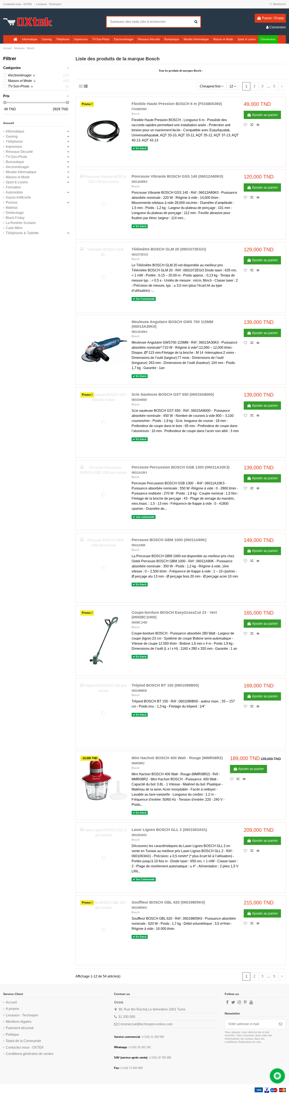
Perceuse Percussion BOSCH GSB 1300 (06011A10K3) (181, 467)
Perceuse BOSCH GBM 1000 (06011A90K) (169, 540)
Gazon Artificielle (18, 197)
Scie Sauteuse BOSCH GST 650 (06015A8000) (173, 394)
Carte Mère (14, 228)
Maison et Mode (18, 177)
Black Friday (15, 218)
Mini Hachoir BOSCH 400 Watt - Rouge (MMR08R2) (177, 758)
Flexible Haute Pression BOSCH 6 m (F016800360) (177, 104)
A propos (12, 1008)
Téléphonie (14, 141)
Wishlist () (279, 4)
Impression (14, 146)
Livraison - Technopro (48, 4)
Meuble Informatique (21, 172)
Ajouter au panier (265, 115)
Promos (11, 202)
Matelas (12, 207)
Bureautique (15, 162)
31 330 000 (126, 1017)
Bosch (135, 113)
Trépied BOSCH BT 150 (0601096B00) (165, 685)
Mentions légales (18, 1021)
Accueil (8, 123)
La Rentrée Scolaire (21, 223)
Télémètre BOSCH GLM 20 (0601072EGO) (169, 249)
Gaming (12, 136)
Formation (13, 187)
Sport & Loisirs (17, 182)
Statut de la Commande (23, 1041)
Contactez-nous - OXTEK (18, 4)
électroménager (17, 167)
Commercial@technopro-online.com (145, 1024)
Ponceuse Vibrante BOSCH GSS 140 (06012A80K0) (177, 176)
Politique (12, 1034)
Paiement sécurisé (20, 1028)
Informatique (15, 131)
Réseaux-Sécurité (19, 151)
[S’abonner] (280, 1024)
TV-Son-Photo (16, 157)
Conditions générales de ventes (29, 1054)
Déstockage (15, 212)
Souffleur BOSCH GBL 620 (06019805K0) (168, 902)
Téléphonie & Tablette (22, 233)
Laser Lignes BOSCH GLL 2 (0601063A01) (169, 830)
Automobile (14, 192)
